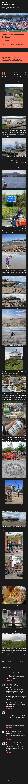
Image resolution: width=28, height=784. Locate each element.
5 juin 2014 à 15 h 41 (15, 742)
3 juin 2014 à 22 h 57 (17, 673)
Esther (8, 731)
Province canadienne (11, 684)
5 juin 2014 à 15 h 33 (16, 731)
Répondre (9, 680)
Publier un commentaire (16, 44)
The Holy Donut (6, 607)
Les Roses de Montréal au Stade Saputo (13, 35)
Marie (7, 712)
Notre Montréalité (8, 3)
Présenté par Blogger (15, 780)
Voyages (8, 661)
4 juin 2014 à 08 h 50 (15, 712)
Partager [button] (4, 44)
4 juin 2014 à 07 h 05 (12, 685)
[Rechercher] (22, 3)
